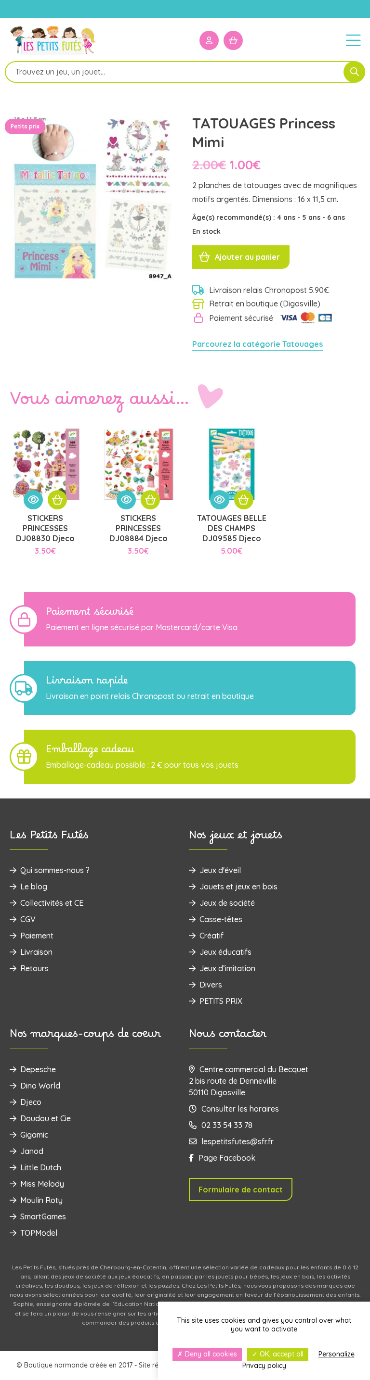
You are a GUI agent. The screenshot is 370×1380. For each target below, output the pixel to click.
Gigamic (34, 1134)
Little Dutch (40, 1167)
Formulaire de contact (240, 1189)
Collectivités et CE (51, 903)
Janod (31, 1151)
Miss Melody (42, 1184)
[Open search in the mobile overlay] (185, 72)
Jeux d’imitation (227, 968)
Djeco (30, 1102)
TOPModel (38, 1233)
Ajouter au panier (247, 257)
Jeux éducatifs (225, 952)
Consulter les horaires (240, 1109)
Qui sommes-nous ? (55, 870)
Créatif (211, 935)
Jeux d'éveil (220, 870)
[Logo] (53, 54)
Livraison (36, 952)
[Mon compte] (209, 40)
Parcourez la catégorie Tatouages (257, 344)
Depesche (38, 1069)
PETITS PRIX (220, 1001)
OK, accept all (281, 1354)
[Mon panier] (233, 40)
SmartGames (43, 1216)
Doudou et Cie (45, 1118)
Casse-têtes (220, 919)
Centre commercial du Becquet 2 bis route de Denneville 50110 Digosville (248, 1080)
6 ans (336, 217)
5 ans (312, 217)
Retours (34, 968)
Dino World (40, 1085)
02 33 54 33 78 (226, 1125)
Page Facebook (226, 1158)
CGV (28, 919)
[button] (57, 499)
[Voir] (33, 499)
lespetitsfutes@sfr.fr (237, 1141)
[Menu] (353, 40)
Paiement (36, 935)
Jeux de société (227, 903)
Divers (210, 984)
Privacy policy (264, 1365)
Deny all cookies (210, 1354)
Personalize (336, 1354)
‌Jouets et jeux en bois (238, 886)
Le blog (33, 886)
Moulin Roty (41, 1200)
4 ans (287, 217)
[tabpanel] (94, 198)
